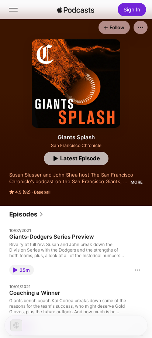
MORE (137, 182)
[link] (26, 214)
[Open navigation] (13, 9)
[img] (76, 9)
